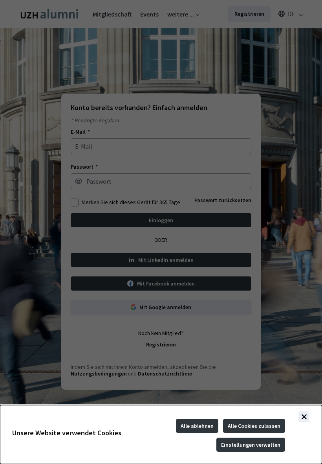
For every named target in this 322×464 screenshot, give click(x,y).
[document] (161, 434)
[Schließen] (303, 416)
